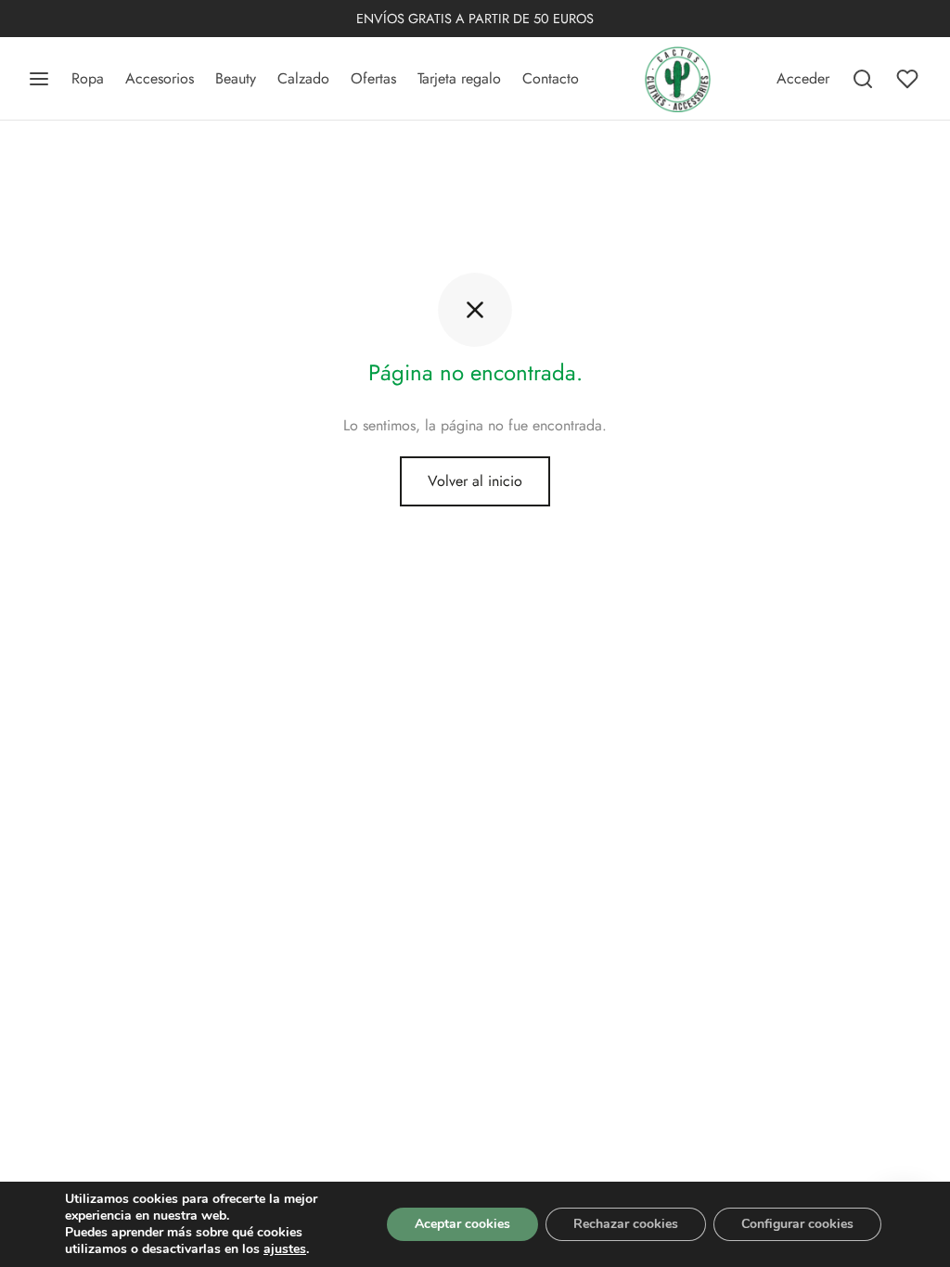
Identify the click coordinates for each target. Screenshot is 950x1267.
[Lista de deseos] (909, 79)
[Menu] (39, 79)
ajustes (284, 1249)
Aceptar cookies (462, 1224)
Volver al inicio (475, 481)
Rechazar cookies (625, 1224)
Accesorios (159, 78)
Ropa (87, 78)
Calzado (303, 78)
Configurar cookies (797, 1224)
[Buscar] (863, 79)
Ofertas (373, 78)
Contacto (550, 78)
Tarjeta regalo (459, 78)
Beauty (235, 78)
